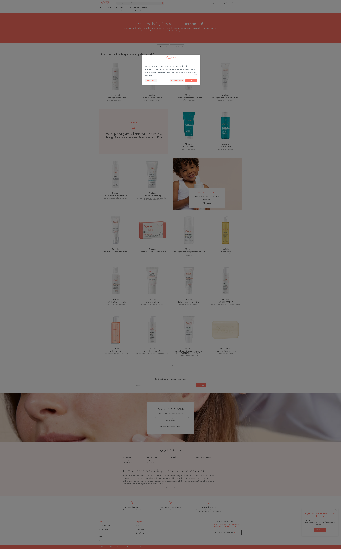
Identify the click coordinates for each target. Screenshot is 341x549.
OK (191, 80)
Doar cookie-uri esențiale (177, 80)
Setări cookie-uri (151, 80)
